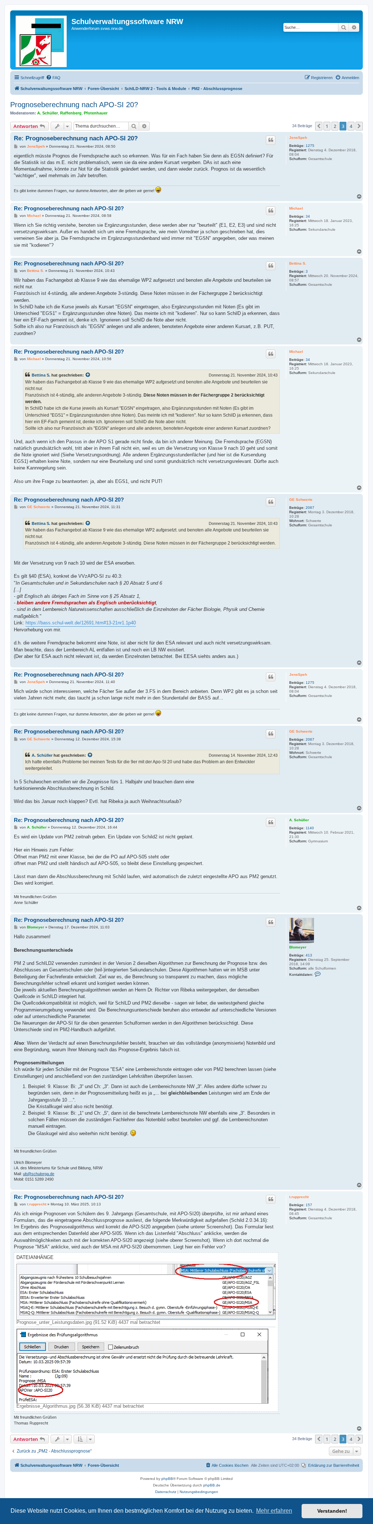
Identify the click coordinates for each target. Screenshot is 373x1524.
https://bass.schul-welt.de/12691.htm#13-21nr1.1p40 (80, 622)
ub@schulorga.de (38, 1174)
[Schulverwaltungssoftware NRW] (41, 40)
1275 (310, 146)
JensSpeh (298, 138)
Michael (296, 208)
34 (308, 216)
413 (309, 955)
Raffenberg (71, 113)
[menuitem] (53, 77)
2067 (310, 508)
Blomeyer (297, 947)
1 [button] (327, 126)
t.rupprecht (299, 1197)
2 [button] (335, 126)
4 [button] (351, 126)
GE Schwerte (301, 500)
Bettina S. (297, 263)
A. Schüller (47, 113)
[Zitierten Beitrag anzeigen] (88, 375)
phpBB (167, 1479)
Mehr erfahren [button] (274, 1511)
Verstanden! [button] (332, 1511)
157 (309, 1205)
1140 (310, 828)
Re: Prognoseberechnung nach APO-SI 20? (76, 138)
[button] (318, 126)
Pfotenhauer (95, 113)
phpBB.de (211, 1485)
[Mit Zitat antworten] (270, 140)
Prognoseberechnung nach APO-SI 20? (74, 105)
